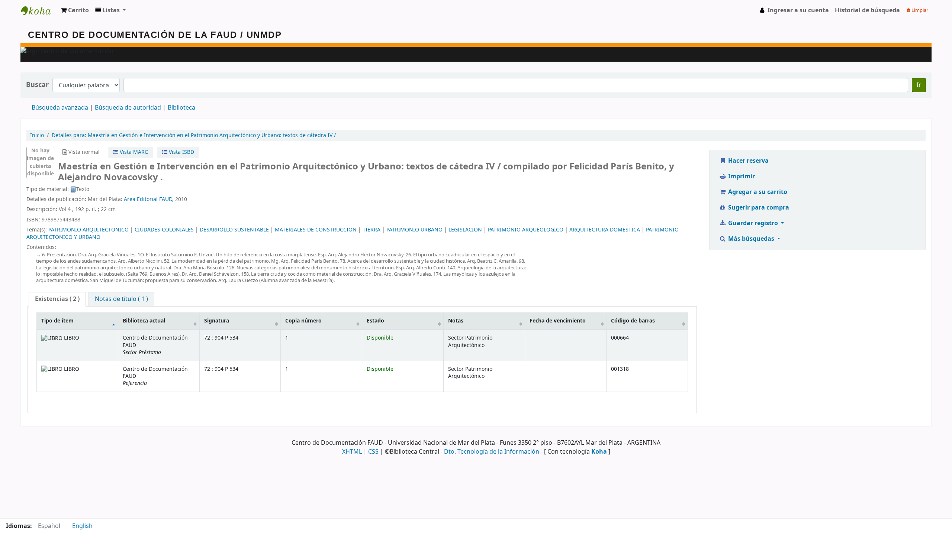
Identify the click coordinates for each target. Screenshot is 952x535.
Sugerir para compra (758, 207)
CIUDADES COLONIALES (164, 230)
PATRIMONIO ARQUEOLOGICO (525, 230)
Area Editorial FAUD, (149, 199)
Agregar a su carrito (757, 192)
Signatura (216, 321)
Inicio (37, 135)
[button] (75, 10)
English (82, 526)
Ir (919, 85)
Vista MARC (133, 152)
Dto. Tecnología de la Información (491, 451)
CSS (373, 451)
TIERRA (371, 230)
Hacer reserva (748, 160)
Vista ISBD (180, 152)
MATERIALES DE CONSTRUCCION (316, 230)
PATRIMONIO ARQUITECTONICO (88, 230)
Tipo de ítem (57, 321)
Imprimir (741, 176)
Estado (375, 321)
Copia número (303, 321)
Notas (455, 321)
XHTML (352, 451)
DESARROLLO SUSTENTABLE (234, 230)
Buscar (37, 85)
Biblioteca (181, 107)
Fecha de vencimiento (558, 321)
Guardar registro (753, 223)
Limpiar (919, 10)
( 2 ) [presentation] (57, 299)
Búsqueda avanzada (60, 107)
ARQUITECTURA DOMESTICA (604, 230)
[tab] (57, 299)
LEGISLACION (465, 230)
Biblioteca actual (144, 321)
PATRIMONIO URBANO (414, 230)
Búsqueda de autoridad (128, 107)
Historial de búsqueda (867, 10)
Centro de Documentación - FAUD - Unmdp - (39, 10)
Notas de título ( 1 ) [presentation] (121, 299)
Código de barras (633, 321)
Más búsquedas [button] (751, 238)
